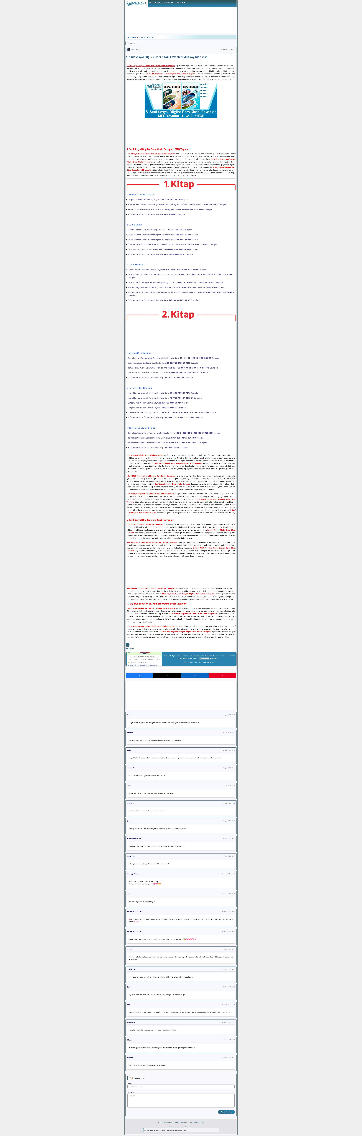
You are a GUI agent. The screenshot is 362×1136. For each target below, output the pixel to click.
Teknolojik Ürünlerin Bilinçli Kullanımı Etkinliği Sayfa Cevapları (165, 438)
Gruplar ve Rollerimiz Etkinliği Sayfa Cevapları (158, 199)
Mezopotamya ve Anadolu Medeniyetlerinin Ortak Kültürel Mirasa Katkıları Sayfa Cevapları (176, 287)
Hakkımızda (183, 1122)
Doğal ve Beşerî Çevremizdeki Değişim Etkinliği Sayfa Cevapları (163, 234)
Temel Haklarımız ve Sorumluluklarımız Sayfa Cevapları (173, 368)
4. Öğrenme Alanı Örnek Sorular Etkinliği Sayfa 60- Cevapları (160, 377)
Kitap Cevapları (155, 3)
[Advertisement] (181, 20)
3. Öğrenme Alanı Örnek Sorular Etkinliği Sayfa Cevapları (163, 300)
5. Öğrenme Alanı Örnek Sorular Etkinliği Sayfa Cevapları (165, 417)
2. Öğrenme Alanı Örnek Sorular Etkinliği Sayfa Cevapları (160, 254)
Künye (160, 1122)
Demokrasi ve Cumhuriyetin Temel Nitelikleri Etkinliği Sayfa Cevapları (174, 358)
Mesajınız (130, 1092)
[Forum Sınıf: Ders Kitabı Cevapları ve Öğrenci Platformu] (136, 5)
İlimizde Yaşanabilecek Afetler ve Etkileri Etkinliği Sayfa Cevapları (173, 244)
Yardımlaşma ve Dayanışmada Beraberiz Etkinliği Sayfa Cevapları (170, 209)
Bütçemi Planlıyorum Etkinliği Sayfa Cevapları (158, 403)
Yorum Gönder (226, 1112)
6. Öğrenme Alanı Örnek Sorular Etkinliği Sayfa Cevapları (158, 447)
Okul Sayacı (168, 3)
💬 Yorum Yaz (131, 43)
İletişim (176, 1122)
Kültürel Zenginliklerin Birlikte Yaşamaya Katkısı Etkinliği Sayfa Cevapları (177, 204)
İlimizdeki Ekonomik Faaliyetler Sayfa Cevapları (172, 412)
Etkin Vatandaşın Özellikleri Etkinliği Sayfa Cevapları (163, 363)
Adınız (129, 1083)
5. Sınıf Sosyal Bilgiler (145, 37)
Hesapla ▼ (181, 3)
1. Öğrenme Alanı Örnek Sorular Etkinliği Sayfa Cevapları (156, 214)
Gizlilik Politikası (167, 1122)
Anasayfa (133, 37)
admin (133, 50)
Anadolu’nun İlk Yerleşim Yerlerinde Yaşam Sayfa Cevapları (175, 282)
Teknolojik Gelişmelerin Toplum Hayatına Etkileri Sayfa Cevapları (174, 433)
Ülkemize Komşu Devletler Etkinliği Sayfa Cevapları (163, 249)
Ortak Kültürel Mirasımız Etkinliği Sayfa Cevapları (167, 269)
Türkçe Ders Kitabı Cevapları (196, 1122)
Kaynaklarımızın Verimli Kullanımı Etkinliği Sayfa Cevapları (163, 393)
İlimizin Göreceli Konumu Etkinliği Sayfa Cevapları (160, 229)
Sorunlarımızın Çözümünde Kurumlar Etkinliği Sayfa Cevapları (168, 372)
